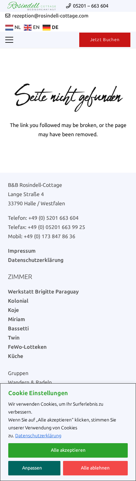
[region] (68, 432)
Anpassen (32, 468)
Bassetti (18, 328)
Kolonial (18, 301)
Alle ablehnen (95, 468)
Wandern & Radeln (30, 382)
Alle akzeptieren (68, 450)
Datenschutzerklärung (38, 436)
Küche (15, 356)
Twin (13, 338)
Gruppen (18, 373)
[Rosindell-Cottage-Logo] (31, 6)
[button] (9, 40)
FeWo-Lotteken (27, 347)
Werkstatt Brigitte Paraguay (43, 292)
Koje (13, 310)
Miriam (16, 319)
